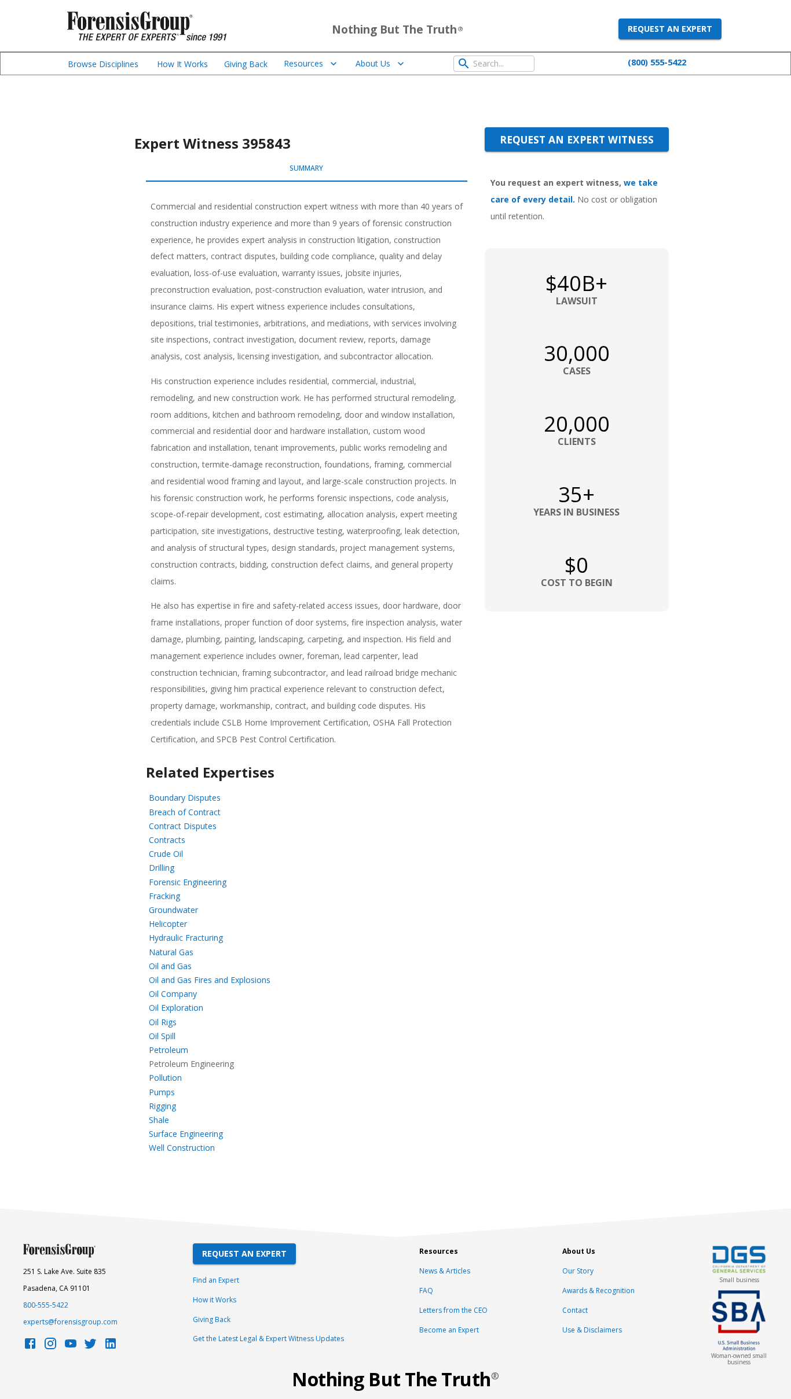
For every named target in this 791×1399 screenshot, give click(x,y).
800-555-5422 (45, 1305)
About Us (373, 63)
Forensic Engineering (187, 882)
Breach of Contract (185, 812)
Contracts (167, 839)
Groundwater (173, 909)
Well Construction (182, 1147)
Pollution (165, 1077)
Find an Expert (216, 1280)
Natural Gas (171, 952)
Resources (303, 63)
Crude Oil (166, 853)
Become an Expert (449, 1330)
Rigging (162, 1105)
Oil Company (173, 993)
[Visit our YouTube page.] (71, 1347)
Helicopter (168, 923)
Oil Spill (162, 1035)
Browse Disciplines (103, 63)
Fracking (164, 895)
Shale (159, 1119)
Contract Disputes (183, 825)
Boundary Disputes (185, 797)
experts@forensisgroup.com (70, 1322)
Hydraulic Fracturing (186, 937)
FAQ (426, 1290)
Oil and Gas (170, 965)
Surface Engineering (186, 1133)
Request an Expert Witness (577, 139)
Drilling (161, 867)
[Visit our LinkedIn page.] (111, 1347)
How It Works (182, 63)
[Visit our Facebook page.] (30, 1347)
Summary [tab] (306, 168)
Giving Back (246, 63)
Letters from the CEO (453, 1310)
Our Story (578, 1271)
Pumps (162, 1092)
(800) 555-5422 (657, 62)
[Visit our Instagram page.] (50, 1347)
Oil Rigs (163, 1022)
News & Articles (444, 1271)
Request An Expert (244, 1253)
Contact (575, 1310)
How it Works (214, 1300)
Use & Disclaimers (592, 1330)
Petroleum (168, 1049)
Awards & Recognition (598, 1290)
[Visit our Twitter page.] (90, 1347)
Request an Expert (670, 28)
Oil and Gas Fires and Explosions (209, 979)
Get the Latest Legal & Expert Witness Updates (268, 1338)
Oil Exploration (176, 1007)
